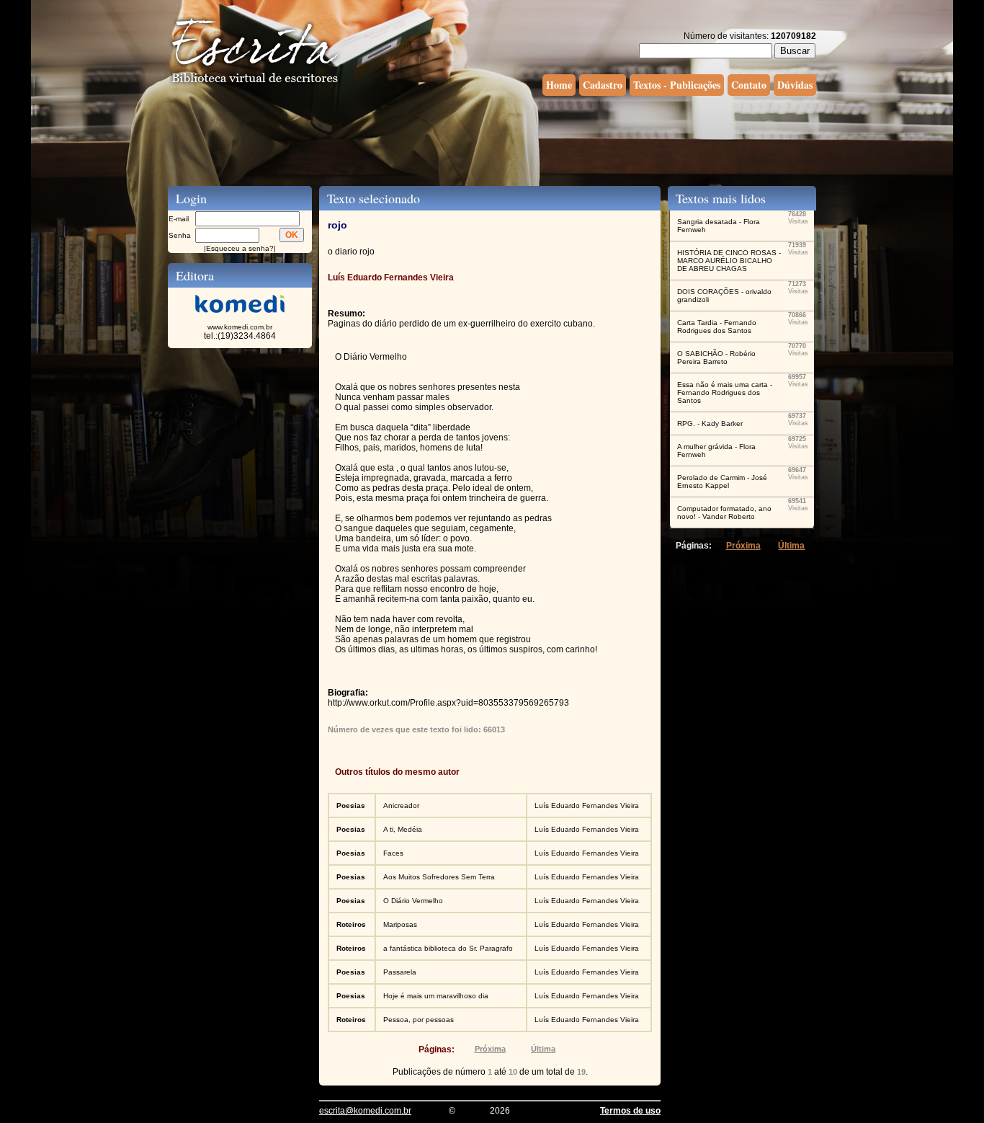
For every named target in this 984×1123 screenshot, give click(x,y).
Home (559, 84)
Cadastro (602, 84)
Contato (748, 84)
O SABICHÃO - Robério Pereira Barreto (716, 357)
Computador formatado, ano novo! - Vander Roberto (724, 512)
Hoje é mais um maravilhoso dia (435, 996)
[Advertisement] (492, 139)
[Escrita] (255, 84)
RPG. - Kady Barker (710, 423)
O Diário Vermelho (413, 901)
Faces (393, 853)
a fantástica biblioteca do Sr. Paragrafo (448, 948)
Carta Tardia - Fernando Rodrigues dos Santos (716, 326)
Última (543, 1048)
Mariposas (400, 924)
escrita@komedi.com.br (365, 1111)
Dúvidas (795, 84)
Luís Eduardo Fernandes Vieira (587, 805)
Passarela (399, 972)
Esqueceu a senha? (240, 248)
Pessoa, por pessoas (418, 1020)
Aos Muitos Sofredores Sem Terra (439, 877)
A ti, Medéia (402, 829)
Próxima (490, 1048)
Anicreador (401, 805)
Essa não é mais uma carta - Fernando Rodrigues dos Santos (724, 392)
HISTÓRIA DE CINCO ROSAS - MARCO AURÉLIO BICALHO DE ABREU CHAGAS (729, 260)
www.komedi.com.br (239, 327)
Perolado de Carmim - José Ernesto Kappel (722, 481)
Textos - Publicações (676, 84)
